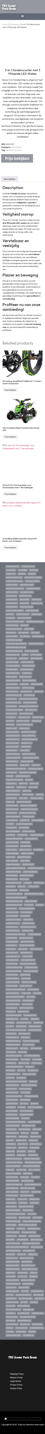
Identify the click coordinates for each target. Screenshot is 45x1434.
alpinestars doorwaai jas (13, 1283)
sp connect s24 (38, 691)
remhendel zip (10, 835)
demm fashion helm (27, 1180)
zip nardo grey (34, 570)
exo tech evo (31, 1151)
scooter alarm (10, 801)
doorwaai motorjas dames (13, 1173)
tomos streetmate (23, 632)
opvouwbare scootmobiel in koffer (34, 893)
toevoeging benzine (38, 636)
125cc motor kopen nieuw (13, 1335)
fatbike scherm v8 (35, 1136)
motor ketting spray (12, 963)
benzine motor (10, 1254)
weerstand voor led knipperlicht (15, 588)
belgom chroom (32, 1254)
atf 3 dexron (33, 1272)
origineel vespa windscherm (14, 893)
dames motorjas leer (12, 1188)
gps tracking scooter (12, 1111)
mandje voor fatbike (12, 985)
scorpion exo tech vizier (13, 739)
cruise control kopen (12, 1195)
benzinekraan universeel (13, 1250)
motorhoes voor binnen (13, 930)
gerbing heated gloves (34, 1121)
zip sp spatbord (23, 570)
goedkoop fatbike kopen (26, 1114)
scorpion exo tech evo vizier (29, 739)
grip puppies (21, 1107)
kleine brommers (21, 1026)
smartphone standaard (30, 702)
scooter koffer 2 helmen (13, 794)
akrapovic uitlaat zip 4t (12, 1291)
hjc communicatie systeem (29, 1085)
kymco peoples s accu (12, 1018)
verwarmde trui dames (26, 606)
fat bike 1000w (10, 1151)
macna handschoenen (12, 993)
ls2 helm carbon (26, 993)
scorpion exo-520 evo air (28, 735)
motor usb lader (23, 949)
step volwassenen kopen (13, 680)
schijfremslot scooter (12, 809)
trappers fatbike (29, 629)
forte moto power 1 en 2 (28, 1125)
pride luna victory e (12, 849)
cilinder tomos (23, 1202)
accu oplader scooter (23, 1313)
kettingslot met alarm (12, 1037)
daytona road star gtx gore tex (14, 1184)
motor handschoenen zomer (14, 967)
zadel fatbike (21, 573)
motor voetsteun (11, 949)
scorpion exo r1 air (27, 743)
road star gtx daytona (37, 820)
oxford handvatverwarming (14, 882)
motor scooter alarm (26, 952)
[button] (22, 16)
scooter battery (23, 798)
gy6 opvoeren (34, 1103)
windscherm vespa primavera (14, 581)
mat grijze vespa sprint (13, 982)
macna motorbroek (33, 989)
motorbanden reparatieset (27, 945)
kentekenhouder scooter (13, 1044)
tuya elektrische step (12, 625)
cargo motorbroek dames (13, 1210)
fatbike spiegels (23, 1136)
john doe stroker (11, 1052)
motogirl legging (25, 974)
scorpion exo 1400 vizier (13, 754)
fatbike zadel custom (24, 1129)
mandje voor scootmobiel (29, 982)
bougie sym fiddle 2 (34, 1236)
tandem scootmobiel (36, 658)
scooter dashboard (11, 798)
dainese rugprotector (12, 1191)
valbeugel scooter (36, 614)
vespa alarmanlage (37, 603)
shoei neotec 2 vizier (31, 709)
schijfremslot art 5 (11, 812)
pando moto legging (12, 875)
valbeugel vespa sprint (23, 614)
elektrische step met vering (14, 1158)
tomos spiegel (35, 632)
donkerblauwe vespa (12, 1177)
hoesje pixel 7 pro (32, 1070)
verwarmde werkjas (12, 606)
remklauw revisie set (28, 831)
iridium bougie (37, 1059)
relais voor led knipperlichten (14, 838)
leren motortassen (28, 1000)
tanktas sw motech (36, 654)
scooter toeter (10, 787)
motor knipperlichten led (27, 960)
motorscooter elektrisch (13, 923)
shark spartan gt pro (24, 717)
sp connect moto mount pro (14, 695)
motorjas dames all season (28, 927)
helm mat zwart (25, 1092)
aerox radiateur (39, 1298)
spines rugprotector (12, 684)
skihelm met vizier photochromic (28, 706)
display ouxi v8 (24, 1177)
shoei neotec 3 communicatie (14, 709)
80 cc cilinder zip (25, 1324)
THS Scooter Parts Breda (9, 7)
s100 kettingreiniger (28, 816)
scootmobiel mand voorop (35, 768)
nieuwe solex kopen (26, 912)
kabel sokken (24, 1048)
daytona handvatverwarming (32, 1184)
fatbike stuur (24, 1133)
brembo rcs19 (10, 1228)
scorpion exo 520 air (12, 750)
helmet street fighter (25, 1088)
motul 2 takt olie (28, 919)
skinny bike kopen (11, 706)
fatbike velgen (37, 1129)
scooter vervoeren (11, 783)
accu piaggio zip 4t (28, 1309)
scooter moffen (33, 787)
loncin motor (37, 993)
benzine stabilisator (28, 1250)
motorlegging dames (28, 923)
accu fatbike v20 (11, 1320)
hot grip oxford (29, 1066)
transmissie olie (11, 632)
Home (5, 24)
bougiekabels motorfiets (28, 1232)
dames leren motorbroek (27, 1188)
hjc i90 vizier (33, 1081)
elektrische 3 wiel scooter (13, 1166)
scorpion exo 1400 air (12, 761)
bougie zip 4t (22, 1236)
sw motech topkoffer (12, 669)
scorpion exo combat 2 (12, 746)
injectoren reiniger (24, 1063)
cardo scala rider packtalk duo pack (16, 1214)
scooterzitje (10, 776)
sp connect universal (28, 687)
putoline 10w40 (25, 842)
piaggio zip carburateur (24, 857)
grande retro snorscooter (35, 1107)
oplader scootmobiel (31, 901)
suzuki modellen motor (13, 673)
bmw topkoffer (10, 1239)
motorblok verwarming (27, 941)
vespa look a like (36, 599)
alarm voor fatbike (23, 1287)
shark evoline (10, 724)
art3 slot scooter (11, 1276)
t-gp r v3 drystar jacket (12, 662)
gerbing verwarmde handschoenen (16, 1121)
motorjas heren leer (12, 927)
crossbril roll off (22, 1199)
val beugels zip (10, 618)
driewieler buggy (21, 1169)
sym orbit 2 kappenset (27, 662)
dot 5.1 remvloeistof (34, 1169)
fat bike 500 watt (34, 1147)
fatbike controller (11, 1147)
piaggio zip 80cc (25, 860)
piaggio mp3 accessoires (13, 864)
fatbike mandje (33, 1140)
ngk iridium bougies (12, 915)
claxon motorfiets (11, 1202)
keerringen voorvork (28, 1044)
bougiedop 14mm (11, 1236)
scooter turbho (34, 783)
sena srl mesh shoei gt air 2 (24, 724)
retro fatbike (10, 824)
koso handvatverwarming (24, 1022)
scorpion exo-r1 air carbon (28, 732)
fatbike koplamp (11, 1144)
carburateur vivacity (24, 1217)
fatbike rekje (10, 1140)
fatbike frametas (22, 1144)
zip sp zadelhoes (11, 570)
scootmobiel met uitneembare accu (16, 768)
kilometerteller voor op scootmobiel (16, 1030)
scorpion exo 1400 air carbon (30, 757)
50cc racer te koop (37, 1324)
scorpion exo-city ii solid (13, 735)
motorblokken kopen (12, 941)
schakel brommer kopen (13, 816)
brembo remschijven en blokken (27, 1224)
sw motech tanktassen (27, 669)
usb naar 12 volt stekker (24, 618)
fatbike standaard (11, 1136)
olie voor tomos (29, 904)
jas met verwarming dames (14, 1055)
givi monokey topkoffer (13, 1118)
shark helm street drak (23, 721)
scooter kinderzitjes (27, 794)
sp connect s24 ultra (26, 691)
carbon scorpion (37, 1217)
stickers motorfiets (12, 676)
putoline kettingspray (12, 842)
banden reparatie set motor (29, 1269)
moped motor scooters (12, 978)
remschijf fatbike (23, 827)
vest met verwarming (25, 595)
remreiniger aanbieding (13, 831)
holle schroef (21, 1070)
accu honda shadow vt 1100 (27, 1317)
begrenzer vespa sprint (26, 1258)
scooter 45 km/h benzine (23, 801)
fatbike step (35, 1133)
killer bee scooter (11, 1033)
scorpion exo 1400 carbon (13, 757)
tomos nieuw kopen (12, 636)
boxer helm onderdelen (13, 1232)
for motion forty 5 (11, 1129)
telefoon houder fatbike (31, 651)
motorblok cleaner (11, 945)
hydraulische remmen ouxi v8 (14, 1066)
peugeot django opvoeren (30, 871)
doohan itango (27, 1173)
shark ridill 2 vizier (38, 717)
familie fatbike (21, 1151)
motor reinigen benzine (13, 956)
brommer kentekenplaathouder (31, 1221)
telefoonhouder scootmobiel (14, 640)
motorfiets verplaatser (34, 934)
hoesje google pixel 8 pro (13, 1074)
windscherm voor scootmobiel (33, 577)
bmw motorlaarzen (23, 1239)
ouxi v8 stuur (21, 886)
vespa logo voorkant (12, 603)
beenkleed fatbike (27, 1261)
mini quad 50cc (26, 978)
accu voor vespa (11, 1305)
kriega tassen (34, 1018)
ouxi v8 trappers (11, 886)
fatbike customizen (35, 1144)
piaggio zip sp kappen (27, 853)
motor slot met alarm (36, 949)
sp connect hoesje (11, 698)
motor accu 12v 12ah (12, 974)
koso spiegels (10, 1022)
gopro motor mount (12, 1114)
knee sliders (10, 1026)
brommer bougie (11, 1224)
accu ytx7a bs (33, 1302)
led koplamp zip (11, 1011)
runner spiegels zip (12, 820)
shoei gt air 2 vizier (12, 713)
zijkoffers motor (11, 573)
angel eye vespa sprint (12, 1280)
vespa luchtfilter (24, 599)
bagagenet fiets (11, 1272)
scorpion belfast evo (12, 765)
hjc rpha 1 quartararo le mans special (16, 1081)
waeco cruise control (12, 592)
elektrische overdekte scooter (33, 1162)
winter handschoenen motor (14, 577)
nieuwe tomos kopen (12, 912)
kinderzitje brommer (34, 1026)
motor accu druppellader (30, 971)
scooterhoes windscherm (23, 776)
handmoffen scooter (12, 1099)
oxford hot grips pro (12, 879)
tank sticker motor (11, 658)
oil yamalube (39, 904)
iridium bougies (25, 1059)
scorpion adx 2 (36, 765)
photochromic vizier (28, 864)
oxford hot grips (24, 879)
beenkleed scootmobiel (13, 1261)
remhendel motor (22, 835)
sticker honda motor (25, 676)
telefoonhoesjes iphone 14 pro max (16, 647)
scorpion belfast (24, 765)
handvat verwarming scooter (14, 1096)
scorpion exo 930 (26, 746)
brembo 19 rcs (21, 1228)
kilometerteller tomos (34, 1030)
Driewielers (14, 24)
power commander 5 (25, 849)
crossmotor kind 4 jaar (27, 1195)
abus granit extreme (12, 1324)
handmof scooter (14, 150)
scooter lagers (26, 790)
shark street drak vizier (26, 713)
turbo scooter (24, 625)
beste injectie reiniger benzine (31, 1243)
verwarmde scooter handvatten (15, 610)
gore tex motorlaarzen (26, 1111)
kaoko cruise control (12, 1048)
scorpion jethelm (24, 728)
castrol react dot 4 (11, 1206)
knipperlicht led (38, 1022)
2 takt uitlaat (10, 1331)
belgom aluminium (12, 1258)
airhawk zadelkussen (37, 1291)
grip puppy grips (11, 1107)
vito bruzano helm (11, 595)
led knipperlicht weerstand (14, 1015)
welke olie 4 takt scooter (26, 584)
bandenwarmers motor (13, 1269)
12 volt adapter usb (28, 1335)
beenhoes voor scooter (12, 1265)
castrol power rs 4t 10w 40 (26, 1206)
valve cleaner (10, 614)
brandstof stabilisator (33, 1228)
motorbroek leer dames (26, 938)
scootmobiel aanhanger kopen (28, 772)
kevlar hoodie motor (24, 1033)
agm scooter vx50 (38, 1294)
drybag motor (10, 1169)
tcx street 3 (25, 654)
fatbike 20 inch (23, 1147)
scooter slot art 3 (21, 787)
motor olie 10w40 (27, 956)
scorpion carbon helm (27, 761)
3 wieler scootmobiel (21, 1327)
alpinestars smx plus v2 (28, 1280)
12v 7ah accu (32, 1331)
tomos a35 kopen (24, 636)
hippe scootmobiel (11, 1088)
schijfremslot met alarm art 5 (29, 809)
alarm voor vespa (11, 1287)
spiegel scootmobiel (36, 684)
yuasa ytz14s (31, 573)
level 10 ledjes (30, 996)
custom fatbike (36, 1191)
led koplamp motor (23, 1011)
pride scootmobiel (25, 846)
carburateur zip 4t (11, 1217)
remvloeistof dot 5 (11, 827)
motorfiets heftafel (12, 938)
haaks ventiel (24, 1103)
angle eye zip (33, 1276)
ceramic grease (34, 1202)
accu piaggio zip (11, 1313)
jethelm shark (22, 1052)
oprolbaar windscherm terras (14, 901)
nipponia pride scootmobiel (26, 908)
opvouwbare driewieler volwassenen (16, 897)
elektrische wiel (33, 1155)
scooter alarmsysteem (36, 798)
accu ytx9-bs (24, 1302)
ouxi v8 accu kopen (33, 886)
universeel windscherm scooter (15, 621)
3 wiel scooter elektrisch (36, 1327)
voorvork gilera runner (27, 592)
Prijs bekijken (17, 158)
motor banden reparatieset (14, 971)
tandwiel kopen (24, 658)
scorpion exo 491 (24, 750)
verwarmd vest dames (32, 610)
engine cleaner (22, 1155)
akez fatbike (25, 1291)
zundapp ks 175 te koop (28, 566)
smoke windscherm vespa (13, 702)
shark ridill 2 (10, 721)
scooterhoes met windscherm (14, 779)
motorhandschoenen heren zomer (16, 934)
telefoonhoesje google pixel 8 (14, 651)
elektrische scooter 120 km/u (14, 1162)
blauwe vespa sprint (36, 1239)
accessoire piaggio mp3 (24, 1320)
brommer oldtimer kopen (13, 1221)
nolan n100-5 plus (11, 908)
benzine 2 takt (21, 1254)
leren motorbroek (27, 1004)
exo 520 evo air (10, 1155)
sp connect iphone (29, 695)
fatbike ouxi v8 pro (21, 1140)
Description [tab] (9, 179)
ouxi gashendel (24, 890)
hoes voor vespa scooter (29, 1074)
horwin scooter (11, 1070)
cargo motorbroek (27, 1210)
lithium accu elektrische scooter (15, 996)
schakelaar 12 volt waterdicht (27, 812)
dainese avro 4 (25, 1191)
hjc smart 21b (10, 1077)
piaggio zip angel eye (12, 860)
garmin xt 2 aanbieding (13, 1125)
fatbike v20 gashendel (12, 1133)
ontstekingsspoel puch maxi (14, 904)
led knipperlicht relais (30, 1015)
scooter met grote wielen (13, 790)
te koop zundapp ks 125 (13, 654)
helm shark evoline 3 (12, 1092)
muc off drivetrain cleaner (13, 919)
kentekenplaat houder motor (30, 1041)
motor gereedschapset (31, 967)
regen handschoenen (31, 838)
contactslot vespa (34, 1199)
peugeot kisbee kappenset (13, 871)
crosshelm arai (11, 1199)
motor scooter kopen (12, 952)
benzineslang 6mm (36, 1247)
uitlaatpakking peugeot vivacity (35, 621)
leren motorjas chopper (13, 1004)
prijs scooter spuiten (12, 846)
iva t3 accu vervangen (12, 1059)
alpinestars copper (28, 1283)
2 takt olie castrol (21, 1331)
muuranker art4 (25, 915)
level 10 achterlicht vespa (13, 1000)
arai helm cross (22, 1276)
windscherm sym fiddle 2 (32, 581)
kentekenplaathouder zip (13, 1041)
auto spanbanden (22, 1272)
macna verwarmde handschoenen (16, 989)
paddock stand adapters (26, 875)
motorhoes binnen (27, 930)
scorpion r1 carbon (11, 728)
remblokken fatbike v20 (36, 835)
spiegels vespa (24, 684)
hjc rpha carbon (21, 1077)
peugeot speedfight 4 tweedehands (16, 868)
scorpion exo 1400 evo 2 (28, 754)
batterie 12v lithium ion (28, 1265)
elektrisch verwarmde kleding (31, 1166)
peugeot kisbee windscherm (35, 868)
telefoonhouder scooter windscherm (16, 643)
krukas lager (24, 1018)
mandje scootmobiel (25, 985)
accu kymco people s (12, 1317)
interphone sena (11, 1063)
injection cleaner (36, 1063)
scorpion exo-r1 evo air (12, 732)
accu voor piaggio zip (23, 1305)
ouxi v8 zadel (27, 882)
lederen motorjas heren (26, 1008)
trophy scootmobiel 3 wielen (14, 629)
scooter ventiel (23, 783)
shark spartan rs (11, 717)
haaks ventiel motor (12, 1103)
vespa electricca (24, 603)
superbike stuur (26, 673)
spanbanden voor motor (13, 687)
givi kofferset (25, 1118)
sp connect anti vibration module (28, 698)
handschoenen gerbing (31, 1096)
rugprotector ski (24, 820)
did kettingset (35, 1177)
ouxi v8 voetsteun (38, 882)
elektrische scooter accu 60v (31, 1158)
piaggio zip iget (11, 857)
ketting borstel (25, 1037)
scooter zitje (29, 779)
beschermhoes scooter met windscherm (17, 1247)
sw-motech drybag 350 (28, 665)
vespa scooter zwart (12, 599)
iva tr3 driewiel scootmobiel (31, 1055)
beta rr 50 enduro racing (13, 1243)
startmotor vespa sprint (29, 680)
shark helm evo (36, 721)
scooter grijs (39, 794)
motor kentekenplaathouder (27, 963)
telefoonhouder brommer (36, 643)
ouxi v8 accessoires (12, 890)
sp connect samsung (12, 691)
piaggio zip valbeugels (12, 853)
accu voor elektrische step (13, 1309)
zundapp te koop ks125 (13, 566)
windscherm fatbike (12, 584)
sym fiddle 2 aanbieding (13, 665)
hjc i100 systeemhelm (12, 1085)
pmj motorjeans (38, 849)
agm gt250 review (11, 1298)
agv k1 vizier (10, 1294)
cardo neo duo (32, 1214)
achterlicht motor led (12, 1302)
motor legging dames (12, 960)
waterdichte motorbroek (33, 588)
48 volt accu (10, 1327)
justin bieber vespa (36, 1048)
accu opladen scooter (37, 1313)
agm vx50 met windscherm (23, 1294)
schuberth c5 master (12, 805)
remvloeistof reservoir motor (24, 824)
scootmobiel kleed (11, 772)
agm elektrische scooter (25, 1298)
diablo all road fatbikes (13, 1180)
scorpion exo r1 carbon (12, 743)
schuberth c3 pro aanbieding (28, 805)
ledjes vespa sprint (12, 1008)
